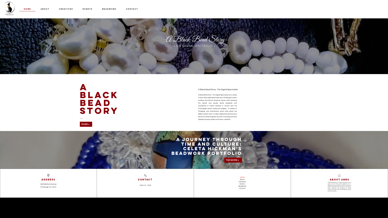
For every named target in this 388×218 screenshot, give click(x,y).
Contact (242, 188)
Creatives (242, 181)
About (242, 179)
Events (242, 184)
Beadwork (242, 186)
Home (242, 177)
